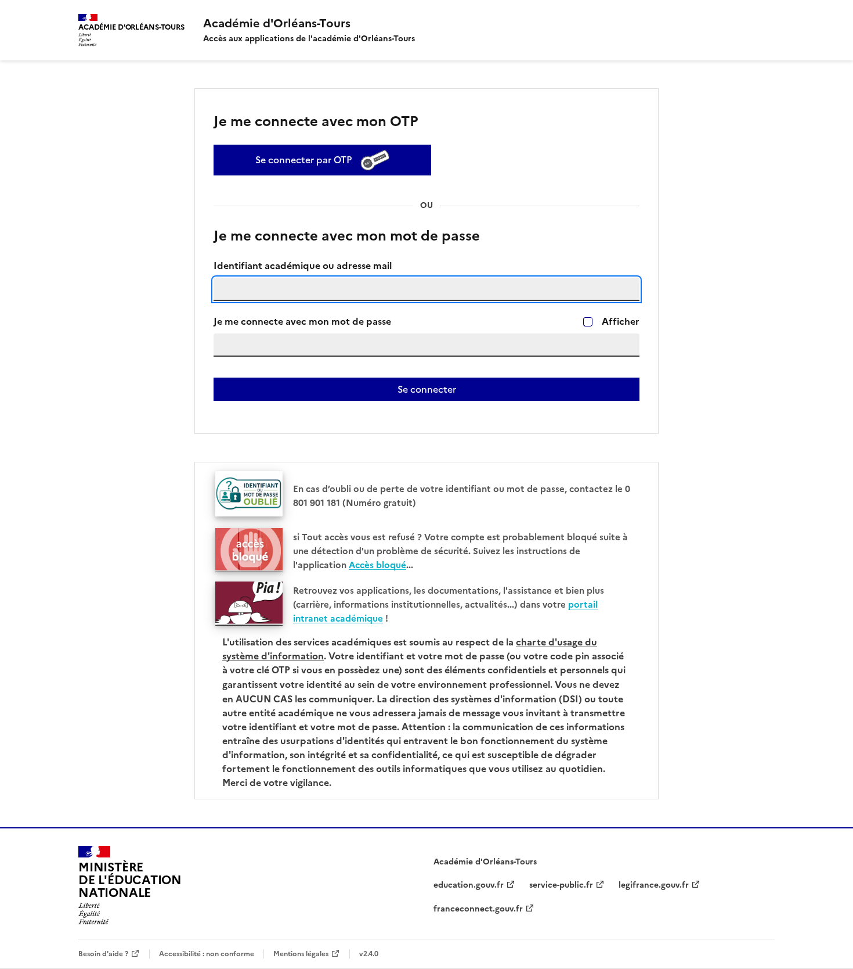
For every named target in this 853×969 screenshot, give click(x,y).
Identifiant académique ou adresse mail (303, 265)
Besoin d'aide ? (103, 953)
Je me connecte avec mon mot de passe (302, 321)
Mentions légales (300, 953)
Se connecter (426, 389)
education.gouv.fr (468, 885)
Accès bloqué (377, 564)
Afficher (620, 321)
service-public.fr (561, 885)
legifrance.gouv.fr (654, 885)
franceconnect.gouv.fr (478, 909)
